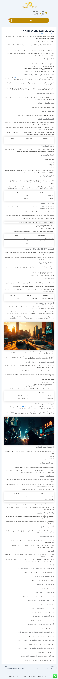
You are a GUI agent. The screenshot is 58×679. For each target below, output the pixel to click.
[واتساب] (40, 13)
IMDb (23, 406)
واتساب (35, 11)
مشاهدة (23, 306)
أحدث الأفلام (16, 77)
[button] (31, 20)
